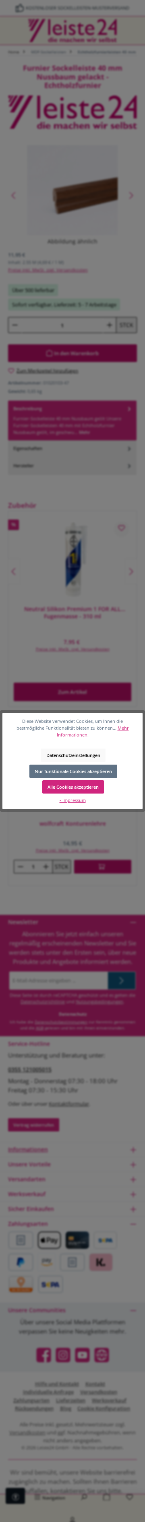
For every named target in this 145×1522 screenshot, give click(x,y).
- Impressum (73, 800)
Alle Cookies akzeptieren (73, 787)
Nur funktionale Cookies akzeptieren (73, 771)
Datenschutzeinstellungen (73, 755)
